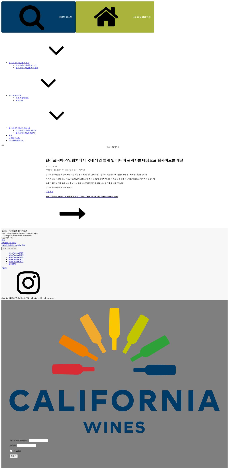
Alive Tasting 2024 (16, 257)
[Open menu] (2, 145)
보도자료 (19, 100)
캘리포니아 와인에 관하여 (26, 130)
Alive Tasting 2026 (16, 253)
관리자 (4, 268)
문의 (3, 240)
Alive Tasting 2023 (16, 259)
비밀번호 (13, 445)
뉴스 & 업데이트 (22, 98)
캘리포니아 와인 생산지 (25, 133)
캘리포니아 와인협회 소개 (26, 65)
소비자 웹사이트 (7, 245)
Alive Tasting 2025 (16, 255)
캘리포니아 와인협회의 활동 (27, 68)
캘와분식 (12, 264)
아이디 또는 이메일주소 (18, 440)
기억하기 (17, 451)
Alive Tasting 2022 (16, 262)
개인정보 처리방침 (8, 243)
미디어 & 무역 (20, 245)
